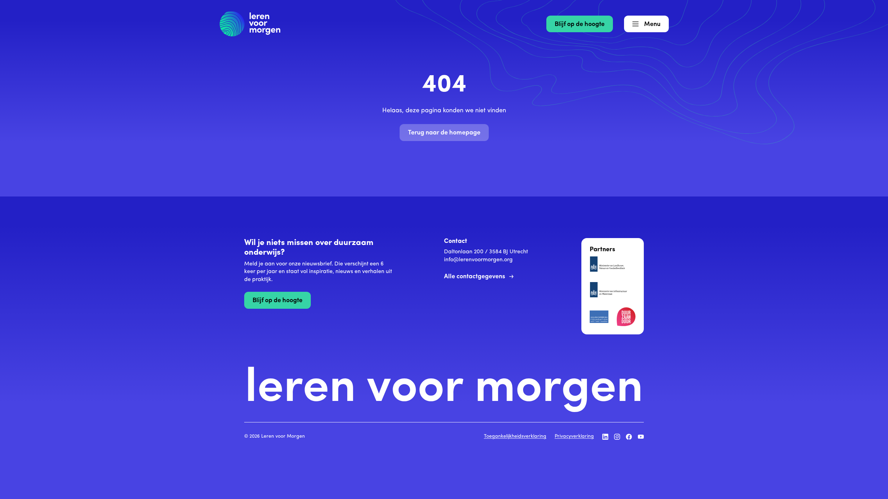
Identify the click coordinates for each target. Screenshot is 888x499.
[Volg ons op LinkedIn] (605, 437)
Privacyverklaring (574, 436)
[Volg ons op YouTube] (641, 437)
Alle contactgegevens (474, 277)
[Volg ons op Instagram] (617, 437)
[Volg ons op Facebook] (629, 437)
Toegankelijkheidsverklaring (515, 436)
